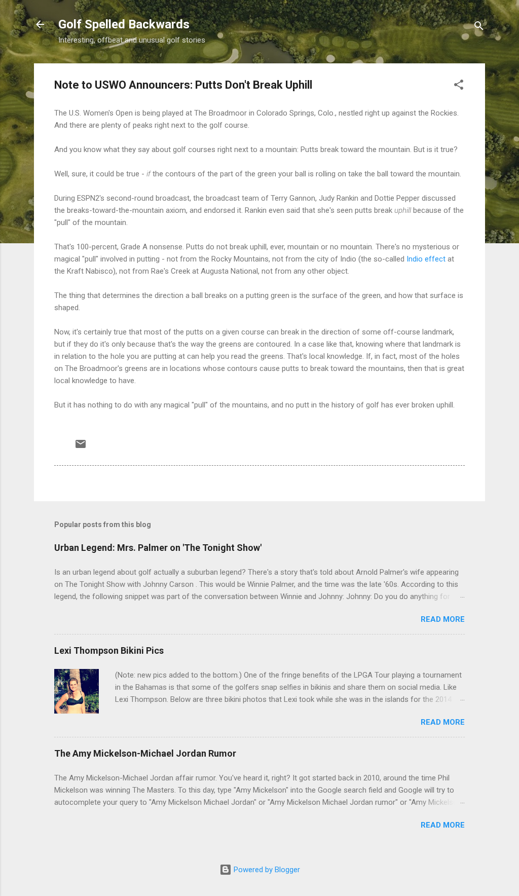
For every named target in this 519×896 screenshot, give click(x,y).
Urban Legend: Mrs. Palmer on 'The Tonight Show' (158, 547)
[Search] (479, 27)
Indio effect (426, 259)
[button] (459, 86)
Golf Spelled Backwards (124, 24)
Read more (443, 619)
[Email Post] (81, 447)
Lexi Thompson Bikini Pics (109, 650)
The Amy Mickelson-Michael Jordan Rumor (145, 753)
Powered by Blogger (266, 869)
